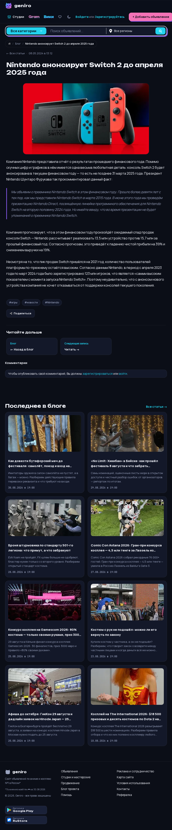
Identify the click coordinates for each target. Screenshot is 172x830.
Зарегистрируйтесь (110, 17)
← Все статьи (15, 53)
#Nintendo (52, 302)
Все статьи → (156, 407)
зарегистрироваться (97, 374)
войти (123, 374)
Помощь (66, 795)
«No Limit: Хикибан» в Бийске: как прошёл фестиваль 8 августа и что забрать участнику (124, 464)
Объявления (69, 771)
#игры (13, 302)
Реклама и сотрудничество (135, 771)
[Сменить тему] (69, 17)
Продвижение (70, 783)
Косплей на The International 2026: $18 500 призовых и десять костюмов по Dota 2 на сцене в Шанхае (126, 717)
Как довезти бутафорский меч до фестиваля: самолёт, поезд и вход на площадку (39, 464)
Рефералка (124, 795)
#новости (31, 302)
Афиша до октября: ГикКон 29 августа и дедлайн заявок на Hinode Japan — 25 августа (40, 717)
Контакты (123, 789)
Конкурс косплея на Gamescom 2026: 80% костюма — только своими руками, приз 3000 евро (44, 632)
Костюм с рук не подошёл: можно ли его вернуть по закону (124, 632)
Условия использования (133, 783)
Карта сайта (125, 777)
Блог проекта (70, 789)
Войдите (82, 17)
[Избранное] (60, 17)
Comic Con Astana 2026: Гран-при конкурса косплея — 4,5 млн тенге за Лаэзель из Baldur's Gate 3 (126, 548)
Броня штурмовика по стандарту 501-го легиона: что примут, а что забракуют (40, 547)
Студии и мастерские (75, 777)
